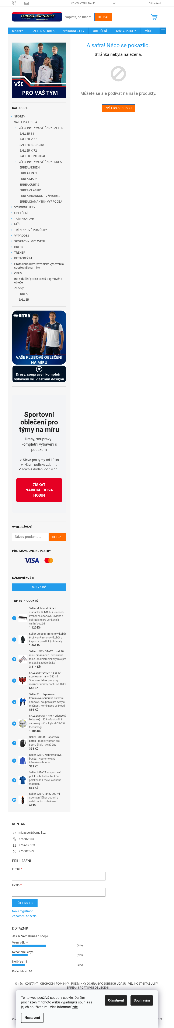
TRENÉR (19, 252)
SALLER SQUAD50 (32, 144)
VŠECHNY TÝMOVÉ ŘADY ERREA (40, 162)
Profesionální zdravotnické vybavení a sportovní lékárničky (39, 265)
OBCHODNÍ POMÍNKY (54, 983)
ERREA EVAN (28, 173)
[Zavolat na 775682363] (18, 3)
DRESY (18, 247)
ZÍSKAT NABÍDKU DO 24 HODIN (39, 489)
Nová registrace (22, 911)
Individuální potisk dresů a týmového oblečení (38, 280)
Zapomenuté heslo (24, 916)
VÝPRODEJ (21, 235)
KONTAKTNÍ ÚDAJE (83, 3)
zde (75, 1007)
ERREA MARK (29, 179)
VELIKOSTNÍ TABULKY (143, 983)
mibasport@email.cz (32, 832)
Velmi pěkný (20, 942)
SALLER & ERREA (25, 122)
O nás (19, 983)
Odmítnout (116, 1000)
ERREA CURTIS (29, 184)
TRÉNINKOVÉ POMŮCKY (30, 230)
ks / (39, 587)
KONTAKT (31, 983)
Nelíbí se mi (19, 961)
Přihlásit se (24, 903)
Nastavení (32, 1018)
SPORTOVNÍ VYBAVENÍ (29, 241)
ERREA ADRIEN (30, 167)
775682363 (26, 839)
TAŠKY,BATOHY (24, 218)
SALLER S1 (27, 133)
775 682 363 (26, 845)
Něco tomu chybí (23, 952)
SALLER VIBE (28, 139)
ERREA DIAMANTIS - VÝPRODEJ (41, 201)
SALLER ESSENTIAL (33, 156)
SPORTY (19, 116)
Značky (19, 288)
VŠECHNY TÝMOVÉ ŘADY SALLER (40, 128)
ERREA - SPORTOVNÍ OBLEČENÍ (88, 987)
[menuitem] (17, 31)
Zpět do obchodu (118, 108)
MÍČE (17, 224)
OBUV (18, 273)
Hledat (103, 17)
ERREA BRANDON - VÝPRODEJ (40, 196)
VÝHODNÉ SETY (24, 207)
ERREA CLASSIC (30, 190)
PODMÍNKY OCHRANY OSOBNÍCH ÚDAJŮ (98, 983)
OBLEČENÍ (21, 213)
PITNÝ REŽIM (23, 258)
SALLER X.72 (28, 150)
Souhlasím (142, 1000)
